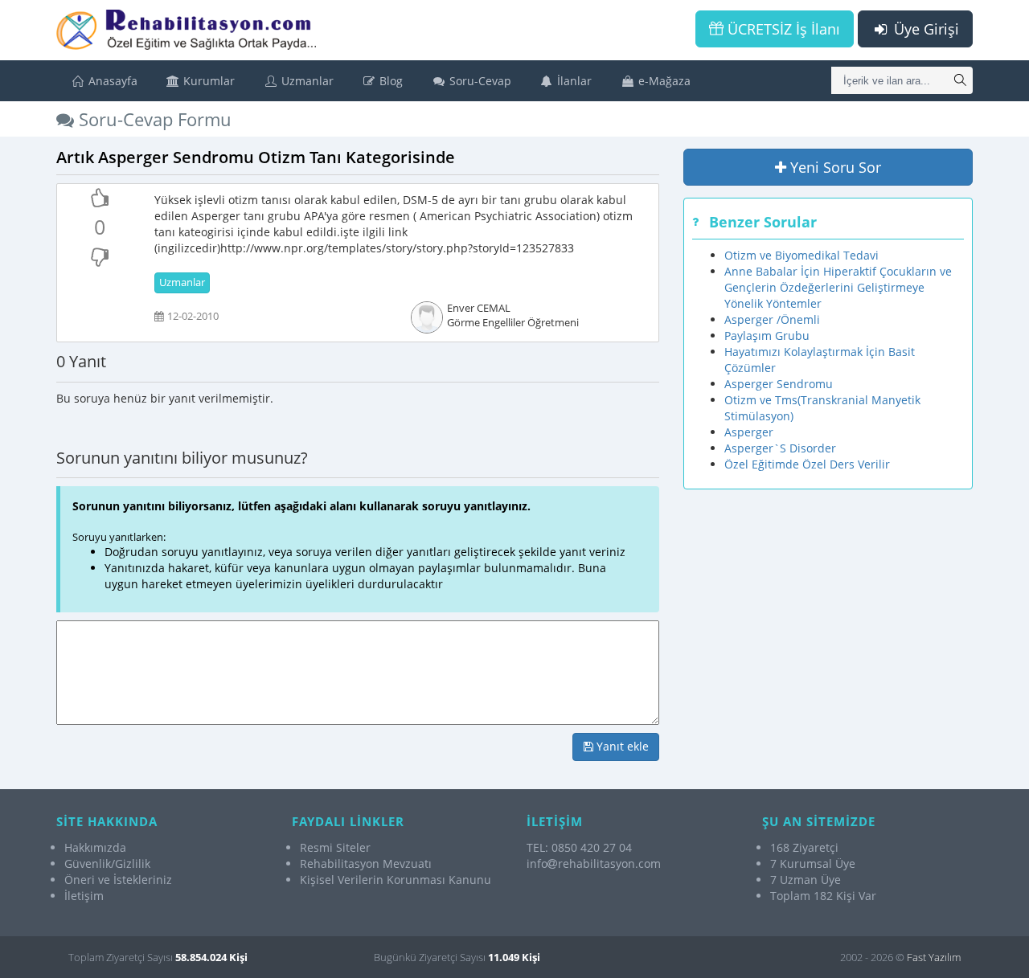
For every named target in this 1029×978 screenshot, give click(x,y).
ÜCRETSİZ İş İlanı (782, 29)
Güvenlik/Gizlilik (107, 863)
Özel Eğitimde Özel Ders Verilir (807, 464)
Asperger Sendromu (778, 383)
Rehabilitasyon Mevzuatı (366, 863)
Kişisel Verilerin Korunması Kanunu (395, 879)
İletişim (84, 895)
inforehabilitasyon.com (594, 863)
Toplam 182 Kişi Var (823, 895)
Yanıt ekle (621, 746)
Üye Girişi (924, 29)
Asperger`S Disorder (780, 448)
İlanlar (573, 80)
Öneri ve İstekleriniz (118, 879)
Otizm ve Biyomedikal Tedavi (801, 255)
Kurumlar (207, 80)
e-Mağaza (663, 80)
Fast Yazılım (934, 957)
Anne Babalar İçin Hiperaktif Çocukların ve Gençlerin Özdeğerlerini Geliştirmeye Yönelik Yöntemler (838, 287)
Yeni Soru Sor (833, 167)
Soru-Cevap (478, 80)
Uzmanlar (306, 80)
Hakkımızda (95, 847)
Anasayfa (111, 80)
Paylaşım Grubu (767, 335)
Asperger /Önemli (772, 319)
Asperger (748, 432)
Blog (389, 80)
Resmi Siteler (335, 847)
